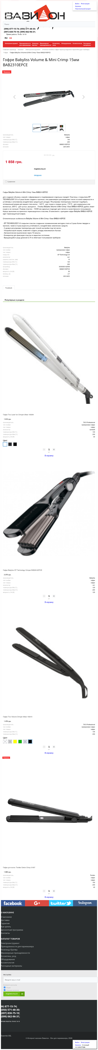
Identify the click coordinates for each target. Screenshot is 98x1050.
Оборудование (8, 959)
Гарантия (5, 923)
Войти (77, 4)
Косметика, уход (8, 956)
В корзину (49, 455)
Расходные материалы (11, 966)
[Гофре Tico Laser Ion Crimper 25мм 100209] (49, 357)
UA (10, 38)
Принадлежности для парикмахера (17, 946)
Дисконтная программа (12, 930)
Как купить (6, 926)
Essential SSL (6, 1035)
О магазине (6, 917)
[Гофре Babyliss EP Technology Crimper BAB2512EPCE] (49, 513)
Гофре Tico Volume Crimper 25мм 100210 (17, 717)
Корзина (78, 6)
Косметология (7, 962)
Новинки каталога (12, 990)
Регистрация (85, 4)
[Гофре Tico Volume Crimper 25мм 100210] (49, 659)
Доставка (5, 920)
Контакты (5, 933)
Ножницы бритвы (9, 949)
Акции (8, 987)
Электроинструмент (10, 943)
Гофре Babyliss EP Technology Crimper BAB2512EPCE (22, 570)
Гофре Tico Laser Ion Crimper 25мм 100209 (18, 414)
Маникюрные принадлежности (15, 953)
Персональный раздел (83, 9)
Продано (37, 175)
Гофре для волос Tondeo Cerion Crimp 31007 (19, 867)
